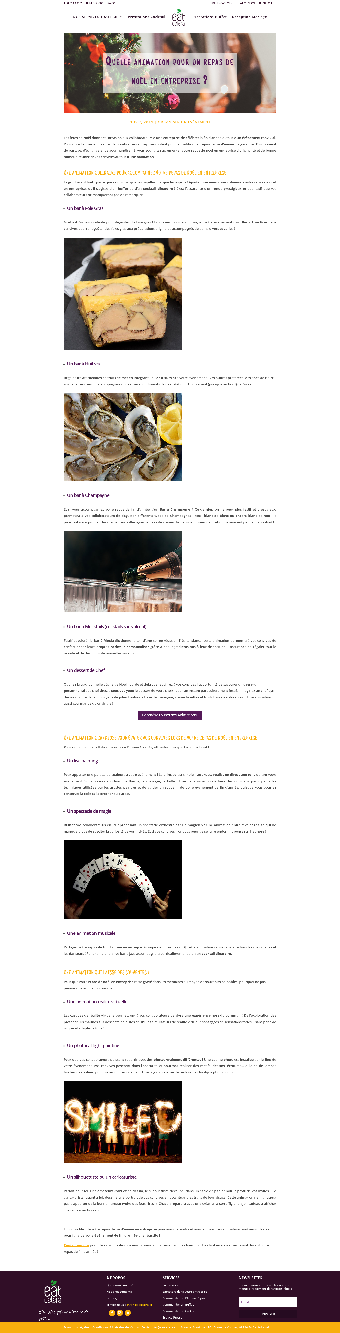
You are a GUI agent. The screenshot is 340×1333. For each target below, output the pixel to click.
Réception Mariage (249, 17)
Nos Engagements (223, 3)
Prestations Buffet (209, 17)
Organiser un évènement (184, 122)
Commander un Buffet (178, 1304)
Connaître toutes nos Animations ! (170, 715)
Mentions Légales (76, 1327)
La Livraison (247, 3)
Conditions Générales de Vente (115, 1327)
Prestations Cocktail (146, 17)
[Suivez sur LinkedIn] (128, 1313)
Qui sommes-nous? (119, 1285)
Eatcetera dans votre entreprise (185, 1291)
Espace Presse (172, 1317)
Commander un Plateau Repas (184, 1298)
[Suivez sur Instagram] (120, 1313)
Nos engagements (119, 1291)
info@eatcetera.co (140, 1305)
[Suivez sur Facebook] (112, 1313)
